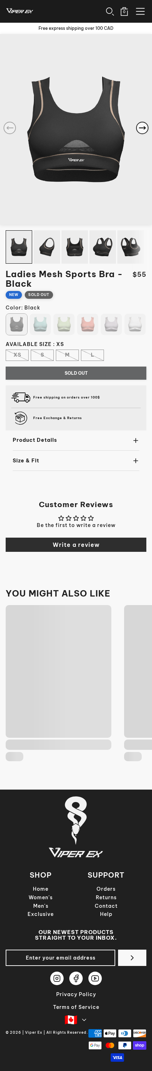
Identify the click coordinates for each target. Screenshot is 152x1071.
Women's (41, 897)
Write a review (76, 544)
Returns (106, 897)
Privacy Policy (76, 994)
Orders (106, 889)
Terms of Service (76, 1007)
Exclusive (41, 914)
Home (40, 889)
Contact (106, 906)
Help (106, 914)
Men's (40, 906)
